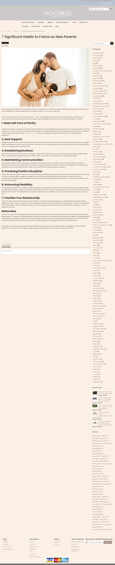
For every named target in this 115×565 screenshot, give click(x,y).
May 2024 (103, 479)
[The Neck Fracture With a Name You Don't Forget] (95, 392)
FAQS (80, 1)
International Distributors (75, 550)
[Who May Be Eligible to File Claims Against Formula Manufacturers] (95, 422)
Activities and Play (99, 141)
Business (96, 311)
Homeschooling (98, 157)
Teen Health (97, 154)
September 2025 (97, 453)
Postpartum (97, 232)
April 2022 (95, 522)
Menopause (97, 152)
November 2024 (97, 469)
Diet (94, 63)
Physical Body (97, 324)
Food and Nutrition (99, 197)
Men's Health (97, 316)
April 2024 (95, 481)
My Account (33, 547)
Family (95, 192)
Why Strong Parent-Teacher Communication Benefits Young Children (102, 415)
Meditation (96, 212)
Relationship (97, 215)
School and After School (100, 124)
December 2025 (97, 446)
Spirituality (96, 281)
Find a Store (33, 554)
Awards (56, 544)
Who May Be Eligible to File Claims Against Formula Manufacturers (105, 423)
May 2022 (103, 519)
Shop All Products (8, 549)
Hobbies (95, 379)
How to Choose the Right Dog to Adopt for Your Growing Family (105, 406)
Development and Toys (100, 136)
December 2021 (97, 527)
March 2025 (104, 461)
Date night (96, 58)
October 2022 (96, 512)
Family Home (97, 96)
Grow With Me (7, 547)
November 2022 (97, 509)
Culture (95, 265)
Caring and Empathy (99, 86)
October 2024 (96, 471)
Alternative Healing (99, 349)
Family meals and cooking (101, 71)
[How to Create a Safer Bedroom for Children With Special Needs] (95, 398)
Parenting (16, 31)
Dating (95, 61)
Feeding (95, 253)
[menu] (57, 24)
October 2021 (107, 529)
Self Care (96, 111)
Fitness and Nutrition (99, 106)
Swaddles (5, 541)
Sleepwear (6, 544)
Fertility (95, 263)
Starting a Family (98, 164)
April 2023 (95, 502)
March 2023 (104, 502)
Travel (95, 119)
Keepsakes (96, 354)
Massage (96, 293)
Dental (95, 220)
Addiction (96, 301)
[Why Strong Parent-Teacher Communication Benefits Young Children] (95, 413)
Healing (95, 344)
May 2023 (103, 499)
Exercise (95, 258)
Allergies (96, 134)
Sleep (95, 73)
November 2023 (97, 489)
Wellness (96, 377)
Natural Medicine (98, 306)
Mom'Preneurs (97, 159)
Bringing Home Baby (99, 104)
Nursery (95, 298)
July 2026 (105, 436)
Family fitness (97, 53)
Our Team (33, 544)
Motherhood (97, 109)
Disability (96, 334)
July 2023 (105, 496)
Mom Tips (96, 68)
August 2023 (96, 496)
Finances (96, 83)
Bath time (96, 336)
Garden (96, 98)
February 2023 (96, 504)
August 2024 (96, 476)
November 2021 (97, 529)
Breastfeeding (97, 288)
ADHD (95, 250)
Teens (95, 149)
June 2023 (95, 499)
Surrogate (96, 210)
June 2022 (95, 519)
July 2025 (105, 456)
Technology (97, 55)
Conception (97, 248)
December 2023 (97, 486)
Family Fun (96, 114)
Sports (95, 174)
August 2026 (96, 436)
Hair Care (96, 318)
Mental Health (97, 121)
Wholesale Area (107, 1)
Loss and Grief (97, 278)
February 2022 (96, 524)
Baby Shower (97, 331)
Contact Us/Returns (96, 1)
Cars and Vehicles (98, 364)
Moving (95, 189)
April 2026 (95, 441)
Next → (10, 244)
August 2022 (96, 517)
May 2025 (103, 459)
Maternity (96, 207)
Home (3, 31)
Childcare (96, 296)
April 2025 (95, 461)
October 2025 (96, 451)
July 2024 (105, 476)
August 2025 (96, 456)
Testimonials (58, 541)
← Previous (5, 244)
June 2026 (95, 438)
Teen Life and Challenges (101, 167)
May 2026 (103, 438)
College (95, 217)
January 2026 (107, 443)
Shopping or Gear (98, 195)
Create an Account (107, 3)
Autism (95, 270)
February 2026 (96, 443)
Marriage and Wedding (100, 177)
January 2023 (107, 504)
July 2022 (105, 517)
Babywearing (97, 382)
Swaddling (96, 230)
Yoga (94, 202)
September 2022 (97, 514)
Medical (95, 273)
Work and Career (98, 93)
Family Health (97, 81)
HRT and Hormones (99, 291)
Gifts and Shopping (99, 116)
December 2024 (97, 466)
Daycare (96, 275)
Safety (95, 126)
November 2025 (97, 448)
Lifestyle (95, 162)
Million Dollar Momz (35, 557)
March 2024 (104, 481)
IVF (94, 321)
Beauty (95, 147)
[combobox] (99, 9)
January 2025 (107, 464)
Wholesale (33, 549)
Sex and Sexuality (98, 329)
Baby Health (97, 238)
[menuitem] (28, 22)
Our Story (32, 541)
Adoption (96, 131)
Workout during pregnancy (101, 260)
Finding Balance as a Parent (101, 144)
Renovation (96, 303)
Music (95, 255)
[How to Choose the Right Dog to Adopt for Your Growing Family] (95, 405)
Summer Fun (97, 346)
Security (95, 374)
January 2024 (107, 484)
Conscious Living (98, 268)
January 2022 (107, 524)
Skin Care (96, 367)
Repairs (95, 369)
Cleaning (96, 227)
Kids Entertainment (99, 222)
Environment (97, 339)
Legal (95, 351)
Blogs (9, 31)
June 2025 (95, 459)
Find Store (86, 1)
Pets (94, 182)
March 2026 (104, 441)
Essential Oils (97, 308)
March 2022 (104, 522)
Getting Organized (99, 91)
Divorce (95, 172)
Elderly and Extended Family (101, 225)
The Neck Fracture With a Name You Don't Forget (105, 392)
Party (95, 205)
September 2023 (97, 494)
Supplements (97, 326)
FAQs (31, 552)
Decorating (96, 78)
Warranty (74, 544)
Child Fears (96, 66)
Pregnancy (96, 139)
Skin (94, 356)
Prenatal (96, 286)
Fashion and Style (98, 169)
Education (96, 76)
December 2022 (97, 507)
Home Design (97, 361)
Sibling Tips (96, 101)
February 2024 (97, 484)
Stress (95, 372)
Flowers (95, 341)
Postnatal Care (98, 313)
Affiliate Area (75, 547)
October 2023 (96, 491)
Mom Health (97, 240)
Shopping (96, 184)
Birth (94, 235)
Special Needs (97, 129)
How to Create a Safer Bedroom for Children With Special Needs (104, 399)
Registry (95, 283)
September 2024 (97, 474)
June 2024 (95, 479)
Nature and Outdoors (100, 187)
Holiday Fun (96, 200)
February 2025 (96, 464)
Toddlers (96, 179)
